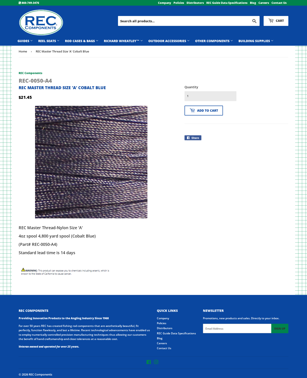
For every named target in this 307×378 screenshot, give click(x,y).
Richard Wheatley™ (122, 41)
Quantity (191, 87)
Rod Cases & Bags (80, 41)
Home (23, 51)
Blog (253, 3)
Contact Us (279, 3)
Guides (24, 41)
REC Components (40, 374)
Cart (279, 20)
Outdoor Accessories (167, 41)
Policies (179, 3)
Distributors (195, 3)
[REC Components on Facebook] (148, 363)
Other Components (212, 41)
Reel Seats (47, 41)
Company (164, 3)
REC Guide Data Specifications (226, 3)
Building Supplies (254, 41)
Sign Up (279, 328)
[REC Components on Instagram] (156, 363)
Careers (263, 3)
